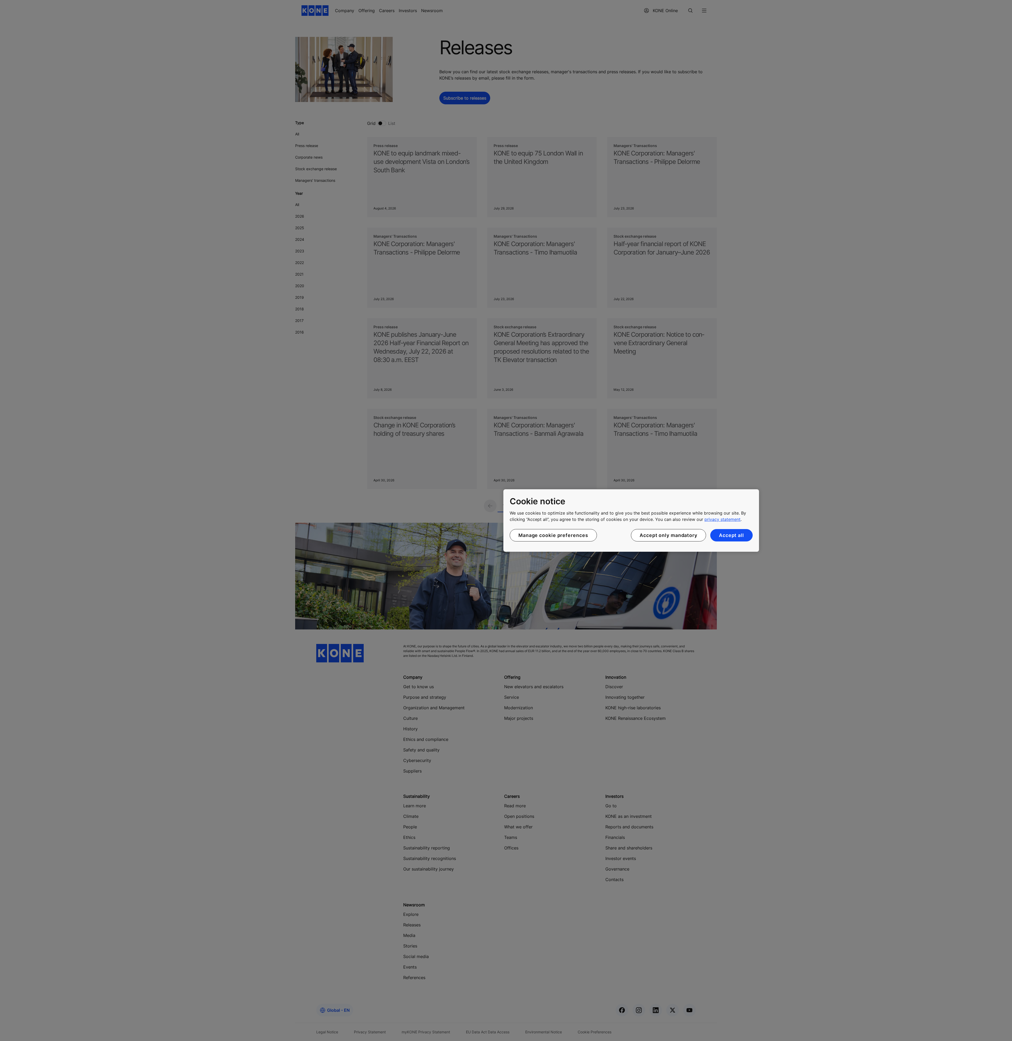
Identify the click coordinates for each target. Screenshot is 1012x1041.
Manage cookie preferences (553, 535)
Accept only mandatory (668, 535)
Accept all (731, 535)
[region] (631, 520)
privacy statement (722, 519)
